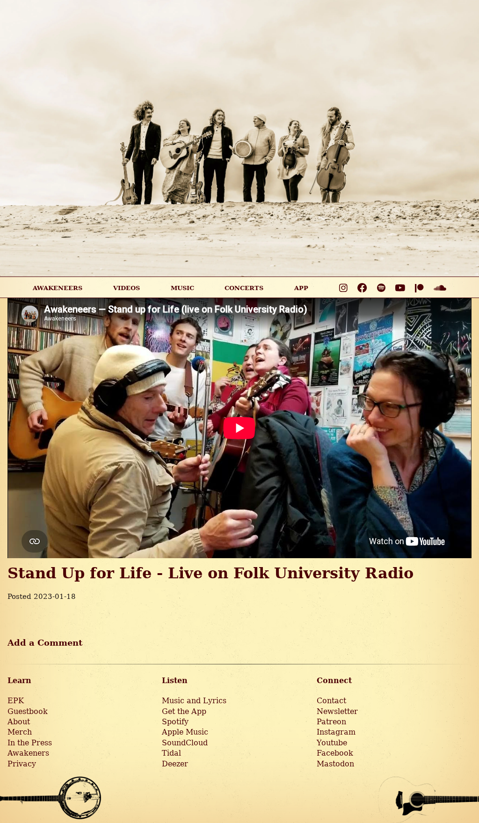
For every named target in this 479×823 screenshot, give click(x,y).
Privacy (21, 763)
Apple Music (185, 732)
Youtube (332, 742)
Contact (331, 700)
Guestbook (27, 711)
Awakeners (28, 753)
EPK (15, 700)
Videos (126, 287)
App (301, 287)
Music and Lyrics (194, 700)
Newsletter (337, 711)
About (18, 721)
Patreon (331, 721)
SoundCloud (185, 742)
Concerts (244, 287)
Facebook (335, 753)
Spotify (175, 721)
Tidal (171, 753)
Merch (19, 732)
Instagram (336, 732)
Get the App (184, 711)
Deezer (175, 763)
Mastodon (335, 763)
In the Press (29, 742)
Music (182, 287)
